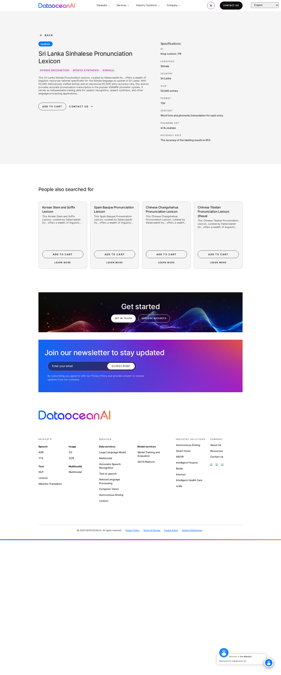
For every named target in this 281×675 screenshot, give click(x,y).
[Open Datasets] (109, 5)
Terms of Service (151, 530)
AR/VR (180, 456)
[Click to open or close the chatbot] (268, 662)
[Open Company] (179, 5)
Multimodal (75, 472)
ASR (41, 452)
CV (70, 452)
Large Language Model (112, 452)
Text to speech (108, 473)
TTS (41, 458)
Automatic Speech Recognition (110, 466)
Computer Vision (109, 489)
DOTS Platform (146, 461)
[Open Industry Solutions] (159, 5)
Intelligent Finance (187, 462)
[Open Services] (128, 5)
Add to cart (52, 106)
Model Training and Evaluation (149, 454)
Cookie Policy (171, 530)
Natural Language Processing (109, 481)
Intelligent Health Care (189, 480)
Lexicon (45, 44)
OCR (71, 458)
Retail (179, 468)
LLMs (179, 486)
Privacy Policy (133, 530)
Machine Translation (50, 483)
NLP (41, 472)
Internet (181, 474)
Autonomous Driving (111, 494)
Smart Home (183, 451)
